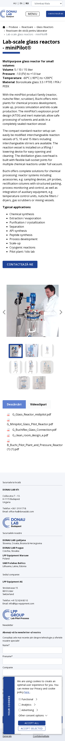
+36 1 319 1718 (18, 508)
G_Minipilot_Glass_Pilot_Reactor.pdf (30, 424)
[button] (4, 312)
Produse (13, 27)
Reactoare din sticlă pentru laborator (26, 30)
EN (21, 3)
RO (27, 3)
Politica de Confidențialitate (41, 735)
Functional (27, 699)
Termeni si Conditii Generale (12, 735)
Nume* (6, 645)
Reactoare (27, 27)
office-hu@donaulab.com (21, 511)
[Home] (8, 14)
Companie (8, 667)
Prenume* (8, 656)
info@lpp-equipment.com (21, 603)
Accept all (32, 723)
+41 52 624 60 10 (19, 600)
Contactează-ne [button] (55, 14)
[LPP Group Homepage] (14, 520)
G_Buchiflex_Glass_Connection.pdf (34, 430)
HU (14, 3)
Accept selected (32, 728)
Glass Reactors (45, 27)
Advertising (27, 710)
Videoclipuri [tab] (38, 404)
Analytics (26, 704)
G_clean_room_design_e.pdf (30, 435)
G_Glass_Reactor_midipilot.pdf (31, 414)
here (27, 692)
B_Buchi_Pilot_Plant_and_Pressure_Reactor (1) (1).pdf (35, 447)
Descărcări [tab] (14, 404)
